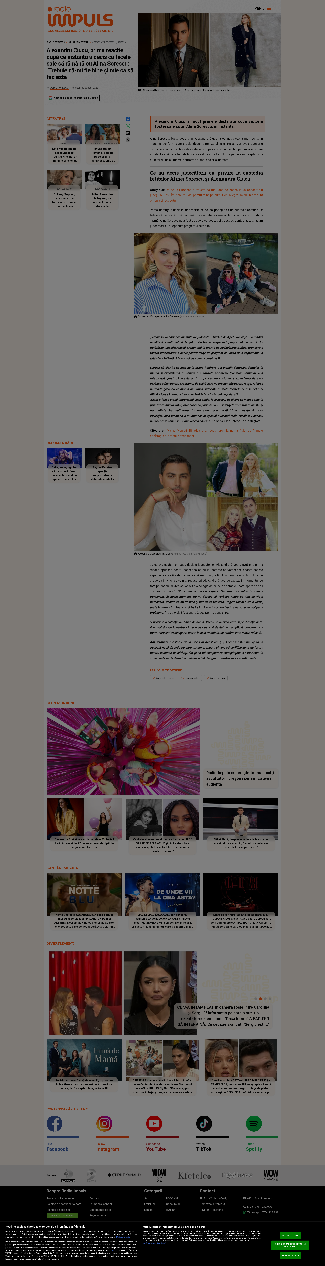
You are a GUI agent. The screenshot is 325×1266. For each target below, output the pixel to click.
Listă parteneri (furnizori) (154, 1243)
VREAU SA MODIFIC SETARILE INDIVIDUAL (290, 1245)
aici (114, 1250)
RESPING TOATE (290, 1255)
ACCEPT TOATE (290, 1235)
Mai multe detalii (123, 1237)
